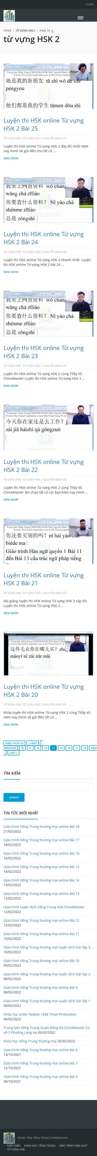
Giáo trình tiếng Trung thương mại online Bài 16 (41, 853)
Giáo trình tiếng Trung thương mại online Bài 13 (41, 893)
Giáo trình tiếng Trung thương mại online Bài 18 (41, 826)
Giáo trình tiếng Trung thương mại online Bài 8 (40, 1050)
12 (37, 748)
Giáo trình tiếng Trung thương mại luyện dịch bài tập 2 (47, 974)
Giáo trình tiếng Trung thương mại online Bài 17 (41, 840)
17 (76, 748)
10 (22, 748)
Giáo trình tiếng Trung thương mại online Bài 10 (41, 960)
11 (30, 748)
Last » (13, 752)
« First (32, 743)
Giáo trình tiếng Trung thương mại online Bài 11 (41, 934)
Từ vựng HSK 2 (32, 138)
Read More (11, 158)
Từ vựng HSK (12, 138)
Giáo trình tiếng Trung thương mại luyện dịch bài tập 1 (47, 1001)
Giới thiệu (13, 1145)
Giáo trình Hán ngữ (73, 1145)
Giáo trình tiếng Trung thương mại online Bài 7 (40, 1063)
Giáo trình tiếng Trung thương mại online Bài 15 (41, 867)
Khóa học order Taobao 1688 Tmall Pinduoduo (40, 1014)
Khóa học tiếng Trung (40, 1145)
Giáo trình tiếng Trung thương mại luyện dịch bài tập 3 (47, 947)
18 (84, 748)
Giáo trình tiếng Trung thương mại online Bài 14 (41, 880)
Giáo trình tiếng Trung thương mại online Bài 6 (40, 1076)
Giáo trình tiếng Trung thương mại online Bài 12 (41, 920)
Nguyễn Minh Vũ (54, 138)
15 (61, 748)
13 (45, 748)
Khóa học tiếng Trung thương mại (30, 1041)
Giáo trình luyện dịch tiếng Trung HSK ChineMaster (44, 907)
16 (69, 748)
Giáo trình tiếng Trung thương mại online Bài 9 (40, 987)
